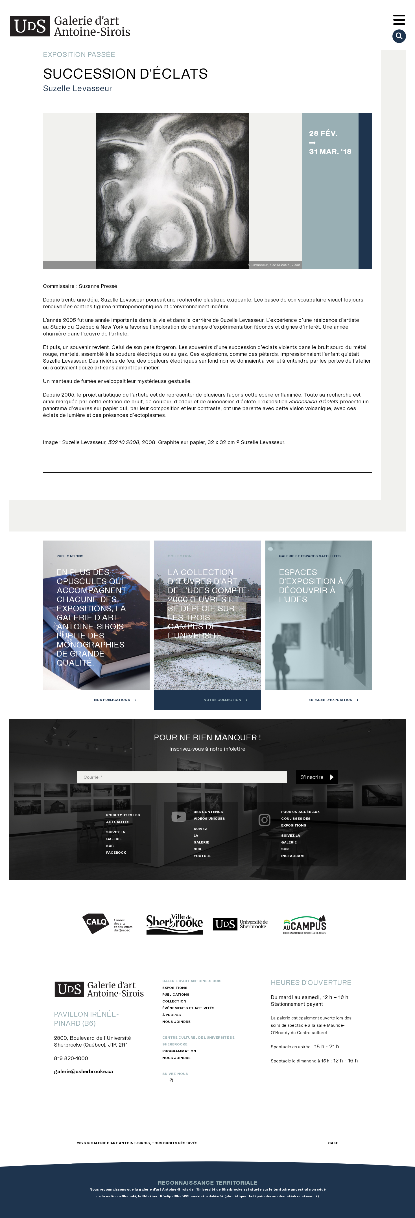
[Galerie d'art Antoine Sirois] (70, 26)
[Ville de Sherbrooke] (175, 924)
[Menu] (399, 20)
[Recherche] (399, 36)
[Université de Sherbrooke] (240, 924)
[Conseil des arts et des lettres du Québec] (109, 924)
